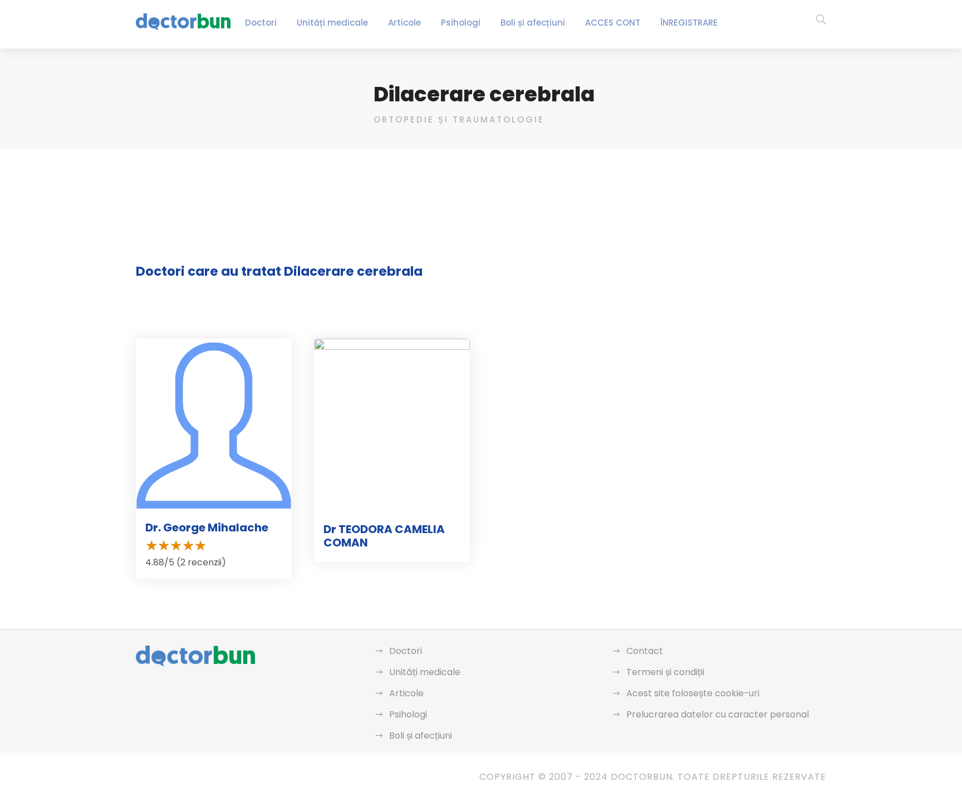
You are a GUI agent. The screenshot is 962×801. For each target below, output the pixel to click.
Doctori (261, 22)
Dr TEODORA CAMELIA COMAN (384, 535)
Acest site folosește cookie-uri (692, 693)
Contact (644, 650)
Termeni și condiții (665, 672)
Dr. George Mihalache (206, 527)
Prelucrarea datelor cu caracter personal (717, 714)
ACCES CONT (612, 22)
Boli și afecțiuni (532, 22)
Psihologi (460, 22)
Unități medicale (332, 22)
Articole (404, 22)
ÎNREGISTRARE (689, 22)
